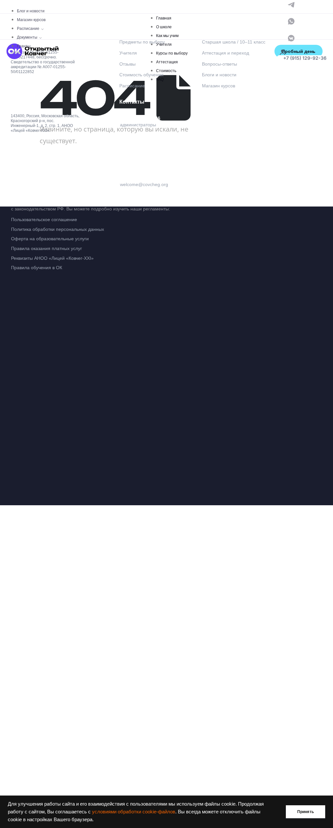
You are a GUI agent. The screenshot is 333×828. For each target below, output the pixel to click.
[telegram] (291, 4)
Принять (305, 811)
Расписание (28, 28)
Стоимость (166, 71)
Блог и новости (31, 11)
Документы (27, 37)
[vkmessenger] (291, 37)
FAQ (160, 79)
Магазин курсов (31, 20)
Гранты (24, 46)
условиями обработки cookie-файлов (133, 811)
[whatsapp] (291, 21)
